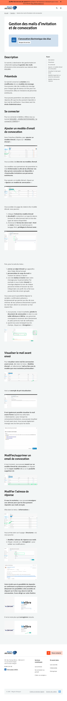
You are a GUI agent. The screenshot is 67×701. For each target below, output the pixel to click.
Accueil (6, 13)
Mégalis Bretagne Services (10, 8)
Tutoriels (12, 13)
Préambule (51, 62)
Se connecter (51, 64)
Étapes (48, 57)
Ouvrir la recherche (57, 8)
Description (51, 60)
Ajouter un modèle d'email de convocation (55, 67)
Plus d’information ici (37, 4)
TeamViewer (60, 691)
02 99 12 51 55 (8, 666)
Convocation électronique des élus (34, 39)
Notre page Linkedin (12, 669)
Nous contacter (56, 653)
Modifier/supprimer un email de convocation (54, 76)
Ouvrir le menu (61, 8)
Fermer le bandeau (60, 1)
